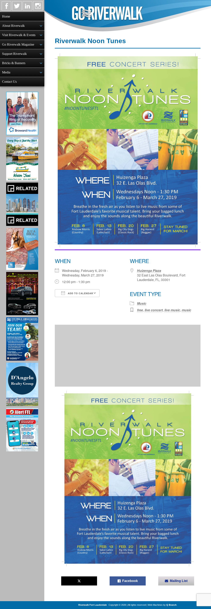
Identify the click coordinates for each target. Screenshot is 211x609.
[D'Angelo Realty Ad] (22, 384)
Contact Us (9, 81)
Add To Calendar (80, 293)
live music (172, 310)
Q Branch (171, 605)
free (140, 310)
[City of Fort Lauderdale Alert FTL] (22, 429)
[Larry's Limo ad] (22, 293)
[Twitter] (17, 6)
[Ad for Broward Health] (22, 113)
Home (6, 16)
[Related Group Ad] (22, 204)
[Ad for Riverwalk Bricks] (22, 249)
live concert (154, 310)
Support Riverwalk (14, 53)
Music (141, 303)
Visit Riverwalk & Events (18, 35)
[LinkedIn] (27, 6)
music (186, 310)
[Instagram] (38, 6)
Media (6, 72)
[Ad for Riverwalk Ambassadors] (22, 339)
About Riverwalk (13, 25)
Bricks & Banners (13, 63)
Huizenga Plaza (149, 270)
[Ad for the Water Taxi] (22, 159)
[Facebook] (6, 6)
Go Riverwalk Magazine (18, 44)
